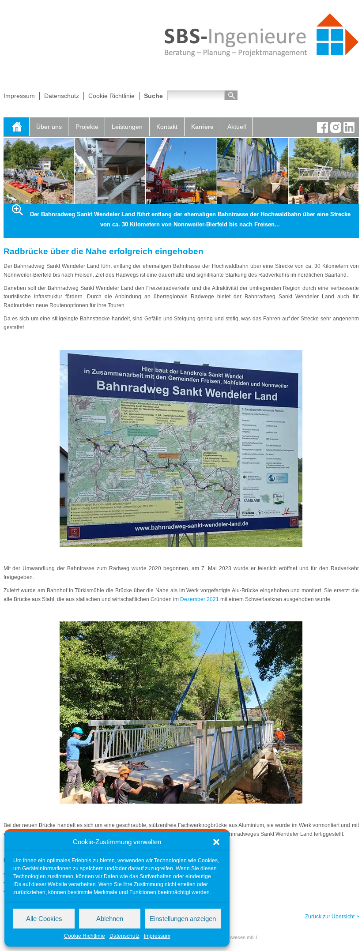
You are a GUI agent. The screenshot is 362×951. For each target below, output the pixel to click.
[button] (216, 842)
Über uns (49, 126)
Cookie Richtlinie (84, 936)
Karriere (202, 126)
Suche (153, 95)
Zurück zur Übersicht (329, 916)
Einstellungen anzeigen (183, 918)
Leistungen (127, 126)
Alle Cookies (44, 918)
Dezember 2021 (199, 599)
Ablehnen (109, 918)
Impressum (157, 936)
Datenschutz (124, 936)
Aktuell (236, 126)
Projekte (86, 126)
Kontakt (166, 126)
